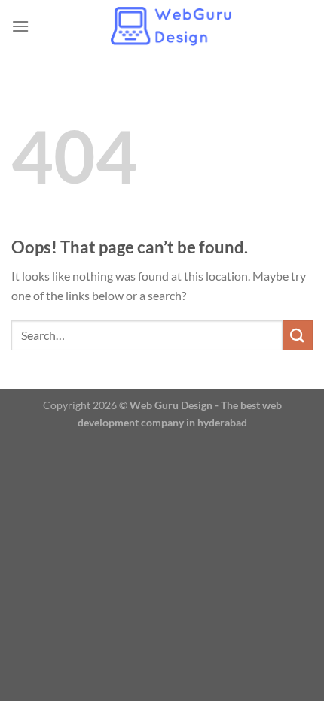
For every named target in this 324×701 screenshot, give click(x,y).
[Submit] (298, 335)
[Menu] (20, 26)
